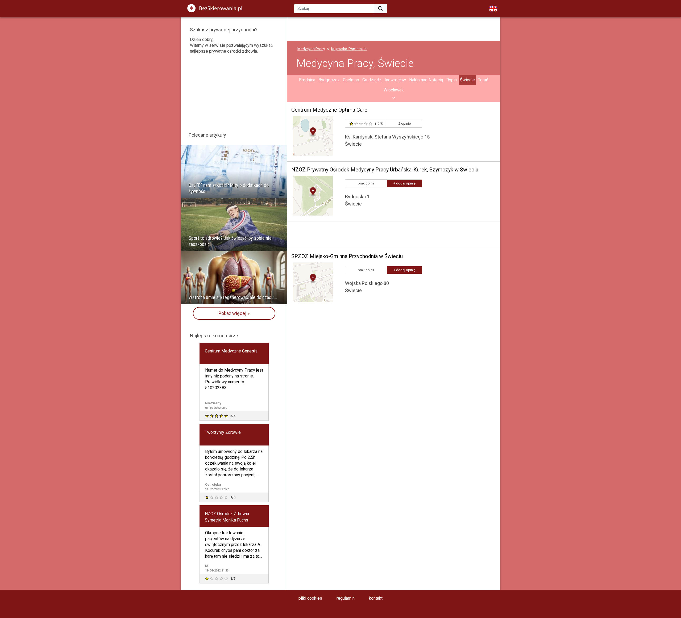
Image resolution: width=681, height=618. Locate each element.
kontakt (376, 598)
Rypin (451, 79)
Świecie (467, 79)
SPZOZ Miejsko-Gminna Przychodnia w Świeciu (347, 256)
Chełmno (351, 79)
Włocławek (394, 90)
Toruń (483, 79)
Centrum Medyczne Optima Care (329, 110)
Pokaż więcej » (234, 313)
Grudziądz (371, 79)
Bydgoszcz (329, 79)
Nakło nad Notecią (426, 79)
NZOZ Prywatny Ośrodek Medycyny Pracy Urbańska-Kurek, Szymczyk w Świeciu (384, 169)
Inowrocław (395, 79)
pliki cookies (310, 598)
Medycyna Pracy (311, 49)
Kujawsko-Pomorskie (349, 49)
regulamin (346, 598)
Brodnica (307, 79)
